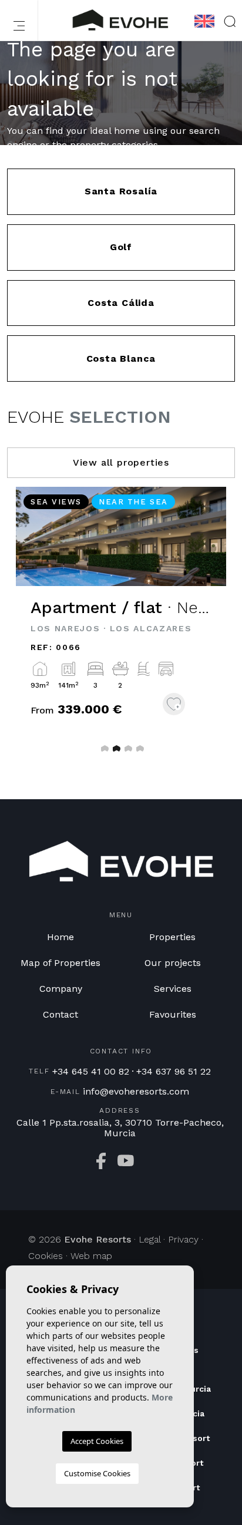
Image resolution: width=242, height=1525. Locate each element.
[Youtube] (125, 1161)
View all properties (121, 462)
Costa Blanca (121, 358)
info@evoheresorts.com (136, 1091)
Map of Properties (60, 962)
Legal (149, 1239)
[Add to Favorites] (174, 704)
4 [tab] (139, 748)
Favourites (172, 1014)
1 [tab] (103, 748)
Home (60, 936)
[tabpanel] (121, 618)
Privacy (183, 1239)
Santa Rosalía (121, 191)
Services (172, 988)
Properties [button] (172, 936)
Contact (60, 1014)
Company (60, 988)
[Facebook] (100, 1161)
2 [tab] (115, 748)
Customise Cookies (97, 1473)
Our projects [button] (172, 962)
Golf (121, 247)
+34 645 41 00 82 (90, 1071)
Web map (91, 1255)
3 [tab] (127, 748)
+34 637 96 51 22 (173, 1071)
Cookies (45, 1255)
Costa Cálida (121, 302)
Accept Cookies (96, 1441)
